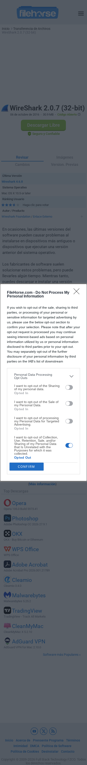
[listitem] (43, 376)
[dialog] (43, 382)
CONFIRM (26, 466)
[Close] (78, 292)
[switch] (69, 387)
